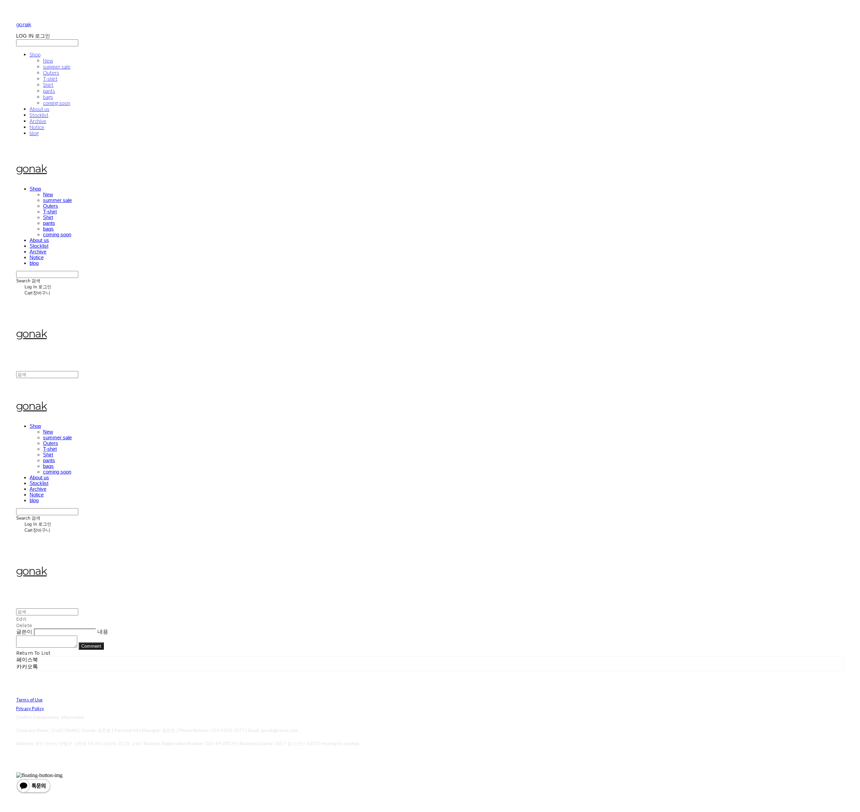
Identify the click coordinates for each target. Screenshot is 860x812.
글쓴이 (24, 631)
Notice (37, 127)
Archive (38, 121)
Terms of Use (29, 699)
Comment (91, 646)
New (48, 60)
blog (34, 133)
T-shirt (50, 79)
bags (48, 97)
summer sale (57, 67)
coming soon (56, 103)
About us (39, 109)
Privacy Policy (30, 708)
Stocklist (39, 115)
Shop (35, 54)
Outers (51, 73)
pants (49, 91)
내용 (102, 631)
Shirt (48, 85)
